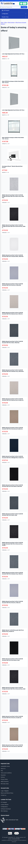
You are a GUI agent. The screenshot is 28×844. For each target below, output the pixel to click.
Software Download (6, 808)
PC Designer (4, 802)
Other (2, 22)
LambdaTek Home (5, 766)
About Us (3, 768)
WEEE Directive (4, 781)
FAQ (2, 770)
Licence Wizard (4, 804)
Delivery (3, 777)
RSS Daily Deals (5, 783)
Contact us (3, 795)
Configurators (4, 806)
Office (5, 22)
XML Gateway (4, 811)
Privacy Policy (4, 779)
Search (24, 7)
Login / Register (5, 790)
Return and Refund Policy (7, 793)
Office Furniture (11, 22)
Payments (3, 775)
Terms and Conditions (6, 772)
